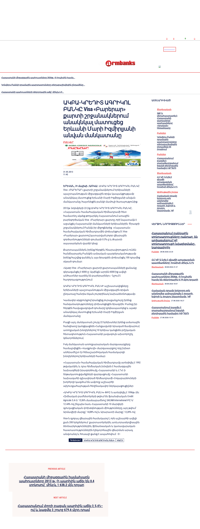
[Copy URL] (126, 173)
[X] (87, 173)
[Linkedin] (198, 49)
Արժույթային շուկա (167, 192)
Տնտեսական (164, 109)
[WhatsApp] (97, 173)
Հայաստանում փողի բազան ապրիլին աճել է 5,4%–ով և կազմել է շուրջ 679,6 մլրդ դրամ (60, 508)
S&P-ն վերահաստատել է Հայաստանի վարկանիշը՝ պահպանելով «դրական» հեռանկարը (167, 120)
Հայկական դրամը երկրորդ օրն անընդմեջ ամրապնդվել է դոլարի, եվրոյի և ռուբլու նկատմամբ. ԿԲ (167, 203)
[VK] (116, 173)
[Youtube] (195, 49)
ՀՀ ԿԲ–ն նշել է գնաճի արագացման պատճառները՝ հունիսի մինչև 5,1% (167, 182)
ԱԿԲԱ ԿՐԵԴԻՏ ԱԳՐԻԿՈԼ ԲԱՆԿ (99, 440)
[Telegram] (191, 49)
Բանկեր (68, 142)
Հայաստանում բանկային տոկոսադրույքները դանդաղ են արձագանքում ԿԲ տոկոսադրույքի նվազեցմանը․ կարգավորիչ (175, 240)
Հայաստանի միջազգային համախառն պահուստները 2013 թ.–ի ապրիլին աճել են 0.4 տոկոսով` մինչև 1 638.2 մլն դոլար (56, 481)
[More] (136, 173)
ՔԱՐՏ (120, 440)
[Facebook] (188, 49)
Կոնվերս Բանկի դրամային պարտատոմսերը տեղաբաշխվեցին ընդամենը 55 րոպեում (167, 143)
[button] (178, 49)
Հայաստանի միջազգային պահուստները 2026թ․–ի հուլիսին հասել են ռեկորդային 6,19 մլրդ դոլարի (175, 276)
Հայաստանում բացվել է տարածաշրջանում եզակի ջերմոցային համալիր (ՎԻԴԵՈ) (167, 163)
